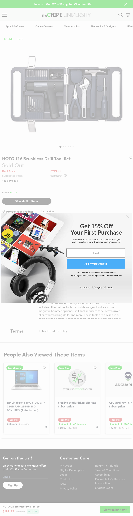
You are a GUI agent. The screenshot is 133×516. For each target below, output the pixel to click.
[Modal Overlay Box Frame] (66, 258)
